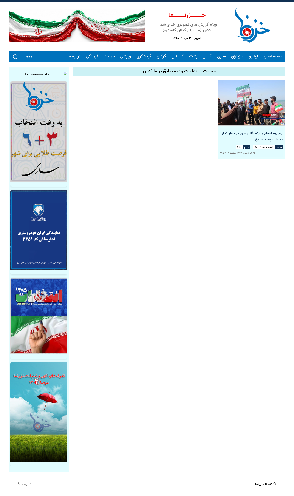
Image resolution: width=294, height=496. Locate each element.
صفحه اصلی (273, 56)
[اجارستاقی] (38, 230)
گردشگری (144, 56)
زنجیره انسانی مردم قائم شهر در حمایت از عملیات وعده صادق (252, 136)
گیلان (207, 56)
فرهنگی (92, 56)
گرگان (161, 56)
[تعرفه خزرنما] (38, 412)
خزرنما (259, 484)
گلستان (178, 56)
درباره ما (74, 56)
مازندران (237, 56)
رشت (193, 56)
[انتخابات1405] (38, 316)
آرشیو (253, 56)
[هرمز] (77, 25)
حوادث (109, 56)
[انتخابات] (38, 131)
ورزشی (125, 56)
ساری (221, 56)
